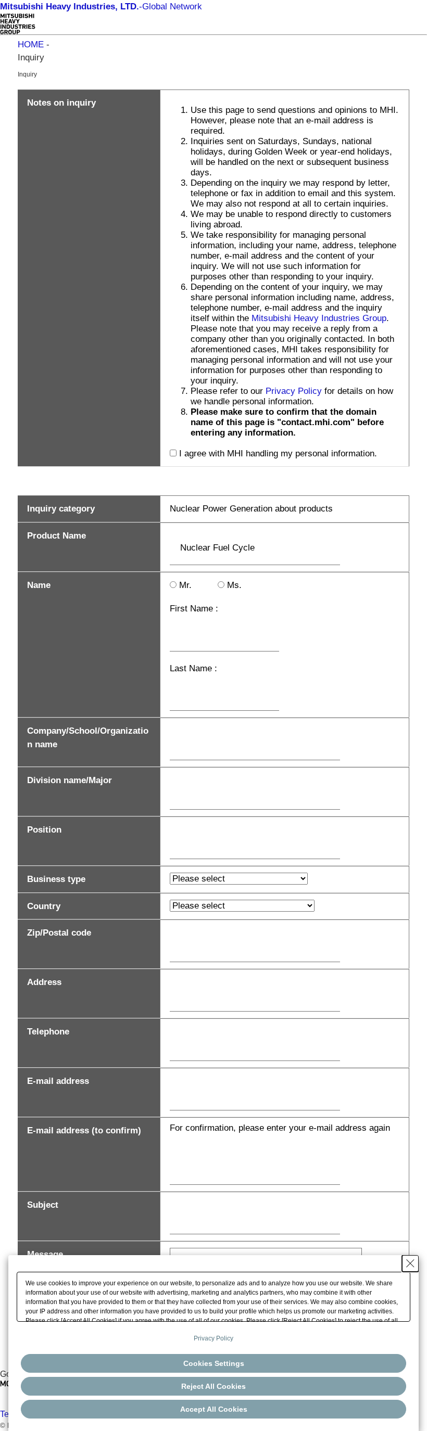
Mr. (185, 585)
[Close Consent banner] (410, 1263)
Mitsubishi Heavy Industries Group (319, 318)
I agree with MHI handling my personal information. (278, 453)
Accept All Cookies (213, 1409)
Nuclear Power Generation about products (251, 509)
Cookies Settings (213, 1363)
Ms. (234, 585)
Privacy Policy (294, 391)
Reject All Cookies (213, 1386)
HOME (31, 44)
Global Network (101, 6)
